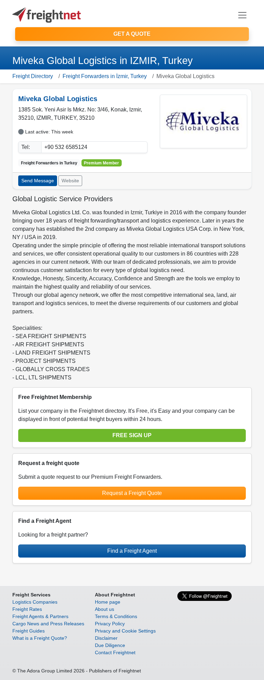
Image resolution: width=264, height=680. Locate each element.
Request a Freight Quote (132, 493)
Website (70, 180)
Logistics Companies (34, 602)
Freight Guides (28, 631)
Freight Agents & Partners (40, 616)
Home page (107, 602)
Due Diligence (110, 645)
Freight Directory (32, 76)
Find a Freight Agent (132, 551)
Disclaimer (106, 638)
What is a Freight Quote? (39, 638)
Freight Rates (27, 609)
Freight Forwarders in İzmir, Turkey (105, 76)
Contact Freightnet (115, 652)
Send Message (37, 180)
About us (104, 609)
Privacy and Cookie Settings (125, 631)
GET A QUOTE (132, 34)
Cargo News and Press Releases (48, 623)
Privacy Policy (110, 623)
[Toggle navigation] (242, 15)
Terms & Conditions (116, 616)
